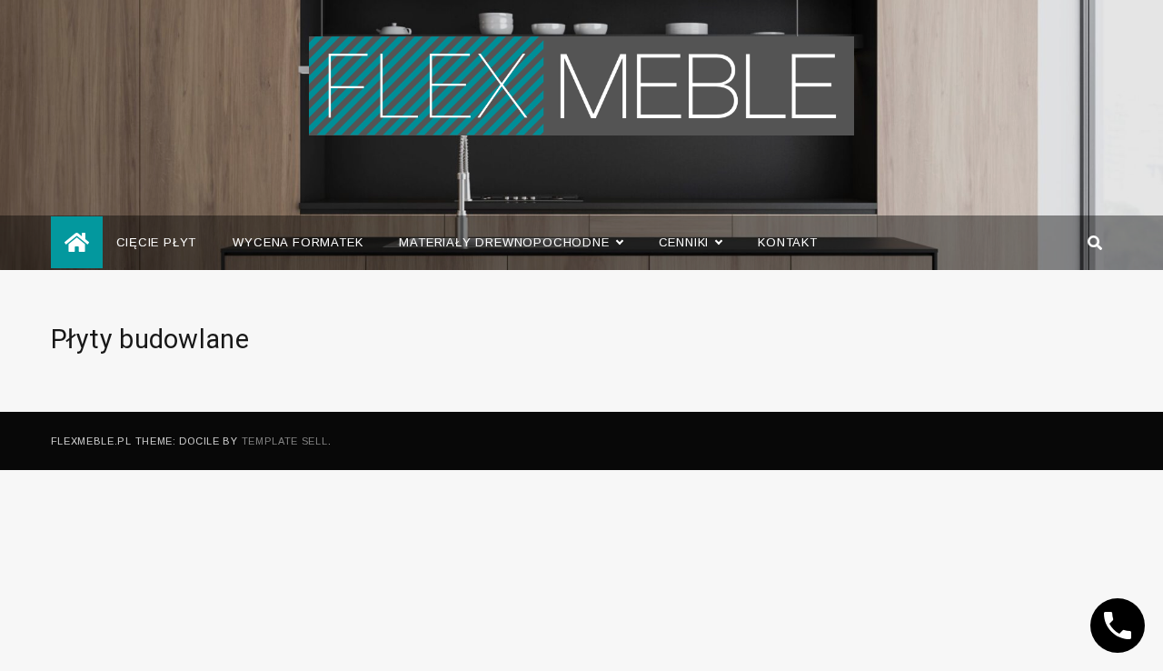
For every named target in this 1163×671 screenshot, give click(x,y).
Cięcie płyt (156, 242)
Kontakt (788, 242)
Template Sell (285, 441)
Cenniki (684, 242)
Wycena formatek (298, 242)
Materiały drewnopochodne (504, 242)
